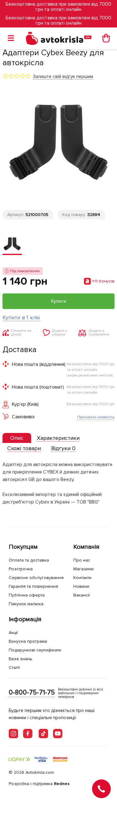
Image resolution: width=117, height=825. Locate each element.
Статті (14, 667)
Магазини (83, 569)
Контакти (82, 577)
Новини (81, 586)
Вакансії (81, 595)
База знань (20, 658)
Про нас (81, 560)
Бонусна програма (28, 641)
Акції (13, 632)
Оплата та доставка (29, 560)
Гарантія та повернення (33, 586)
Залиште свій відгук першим (63, 76)
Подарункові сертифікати (35, 650)
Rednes (62, 783)
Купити (58, 301)
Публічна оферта (27, 595)
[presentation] (16, 438)
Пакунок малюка (26, 603)
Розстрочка (21, 569)
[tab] (16, 438)
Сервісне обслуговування (36, 577)
